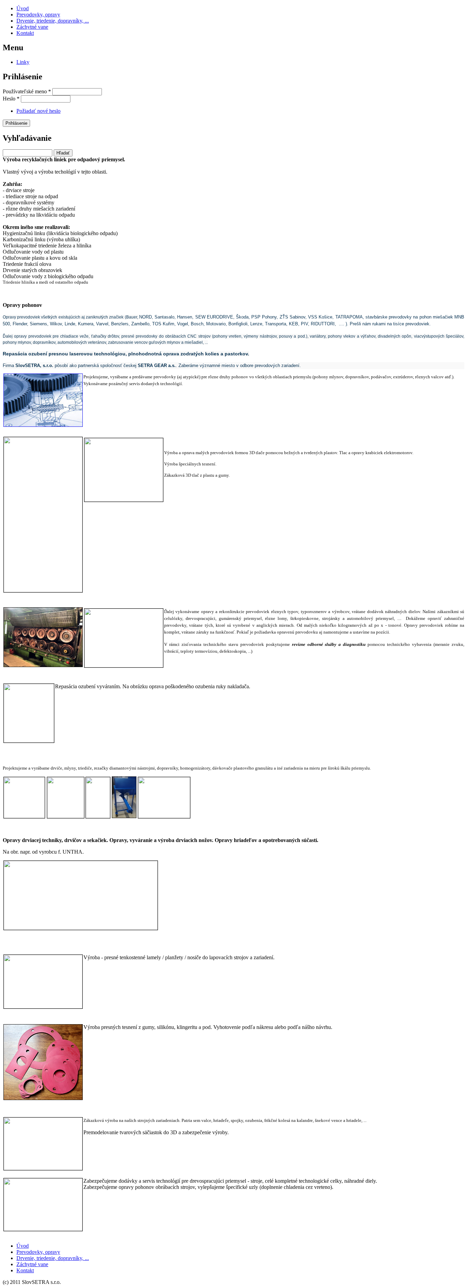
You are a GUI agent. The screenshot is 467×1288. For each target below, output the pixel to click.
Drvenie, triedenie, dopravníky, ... (52, 21)
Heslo (11, 98)
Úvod (22, 8)
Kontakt (25, 33)
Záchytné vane (32, 27)
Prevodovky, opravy (38, 14)
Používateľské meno (27, 91)
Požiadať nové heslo (38, 111)
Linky (22, 62)
